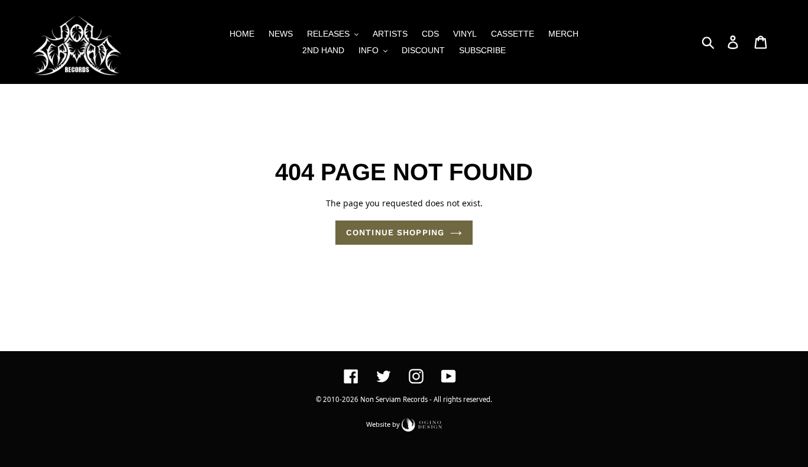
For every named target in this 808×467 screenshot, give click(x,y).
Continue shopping (395, 232)
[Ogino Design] (422, 423)
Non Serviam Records (394, 399)
